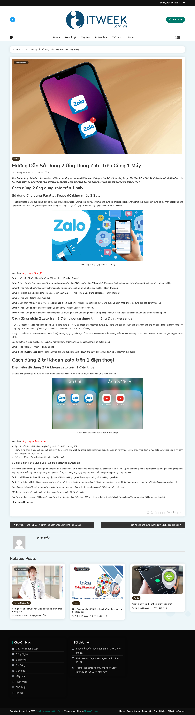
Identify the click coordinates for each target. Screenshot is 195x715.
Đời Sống (20, 665)
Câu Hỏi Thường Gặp (21, 603)
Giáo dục (20, 670)
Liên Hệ (162, 711)
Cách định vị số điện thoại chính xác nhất (152, 604)
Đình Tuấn (39, 173)
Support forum (133, 711)
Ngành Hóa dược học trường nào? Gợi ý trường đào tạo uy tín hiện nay (96, 669)
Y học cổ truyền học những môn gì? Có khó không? (98, 650)
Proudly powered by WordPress (49, 711)
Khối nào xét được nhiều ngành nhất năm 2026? (97, 660)
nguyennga (97, 616)
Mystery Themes (91, 711)
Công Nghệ (22, 654)
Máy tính (85, 37)
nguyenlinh (36, 615)
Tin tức (131, 37)
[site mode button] (177, 37)
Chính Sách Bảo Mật (176, 711)
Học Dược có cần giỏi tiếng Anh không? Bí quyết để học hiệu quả (97, 610)
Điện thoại (70, 37)
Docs (144, 711)
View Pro (153, 711)
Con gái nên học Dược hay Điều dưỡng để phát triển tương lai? (37, 610)
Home (56, 37)
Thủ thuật (117, 37)
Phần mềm (101, 37)
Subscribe (177, 19)
